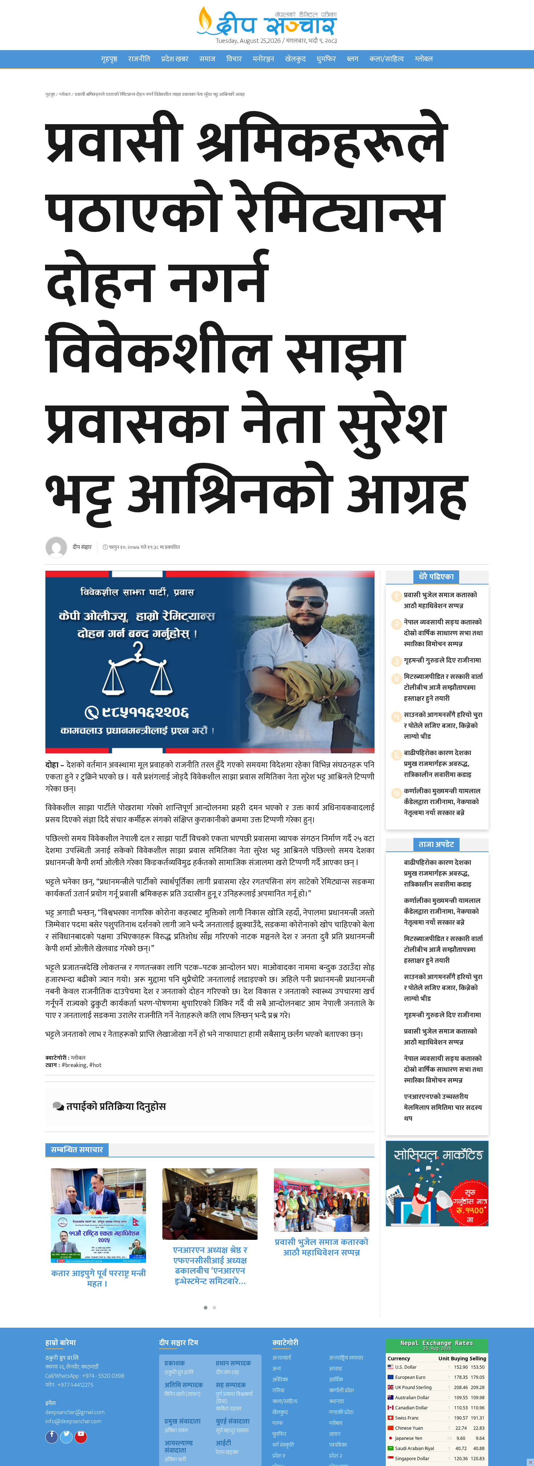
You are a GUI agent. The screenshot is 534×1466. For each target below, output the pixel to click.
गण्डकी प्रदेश (341, 1412)
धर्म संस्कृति (283, 1445)
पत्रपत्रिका (338, 1445)
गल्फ (277, 1423)
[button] (205, 1307)
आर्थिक (336, 1380)
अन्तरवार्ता (281, 1358)
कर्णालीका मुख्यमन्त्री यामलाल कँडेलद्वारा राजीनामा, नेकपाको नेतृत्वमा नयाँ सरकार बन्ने (442, 802)
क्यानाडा (336, 1401)
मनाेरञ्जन (263, 59)
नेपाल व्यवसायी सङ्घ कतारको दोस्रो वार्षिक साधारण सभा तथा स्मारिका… (322, 1232)
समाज (207, 59)
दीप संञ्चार (82, 547)
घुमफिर (326, 59)
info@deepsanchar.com (73, 1421)
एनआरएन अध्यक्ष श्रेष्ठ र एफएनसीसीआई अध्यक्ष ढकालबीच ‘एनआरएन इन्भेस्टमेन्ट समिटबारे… (98, 1266)
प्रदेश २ (335, 1456)
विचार (234, 59)
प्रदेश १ (279, 1456)
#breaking (73, 1065)
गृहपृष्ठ (109, 59)
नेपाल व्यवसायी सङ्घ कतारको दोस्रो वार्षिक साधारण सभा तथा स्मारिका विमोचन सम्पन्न (443, 633)
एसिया (278, 1391)
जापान (334, 1434)
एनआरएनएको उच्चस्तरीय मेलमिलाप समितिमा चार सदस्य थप (443, 1107)
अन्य (276, 1369)
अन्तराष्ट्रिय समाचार (346, 1358)
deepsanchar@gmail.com (75, 1412)
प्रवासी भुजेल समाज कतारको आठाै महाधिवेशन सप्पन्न (210, 1247)
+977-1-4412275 (75, 1385)
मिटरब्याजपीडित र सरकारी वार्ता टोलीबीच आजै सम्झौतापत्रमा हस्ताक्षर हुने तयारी (443, 687)
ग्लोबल (424, 59)
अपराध (335, 1369)
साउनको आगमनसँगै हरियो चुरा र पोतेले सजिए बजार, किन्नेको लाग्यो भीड (443, 725)
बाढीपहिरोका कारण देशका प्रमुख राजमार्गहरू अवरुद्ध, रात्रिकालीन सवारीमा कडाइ (438, 764)
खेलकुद (295, 59)
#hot (95, 1065)
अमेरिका (280, 1380)
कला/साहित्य (386, 59)
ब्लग (353, 59)
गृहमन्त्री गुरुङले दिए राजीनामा (442, 660)
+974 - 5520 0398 (103, 1376)
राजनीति (139, 59)
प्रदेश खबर (175, 59)
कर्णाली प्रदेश (341, 1391)
